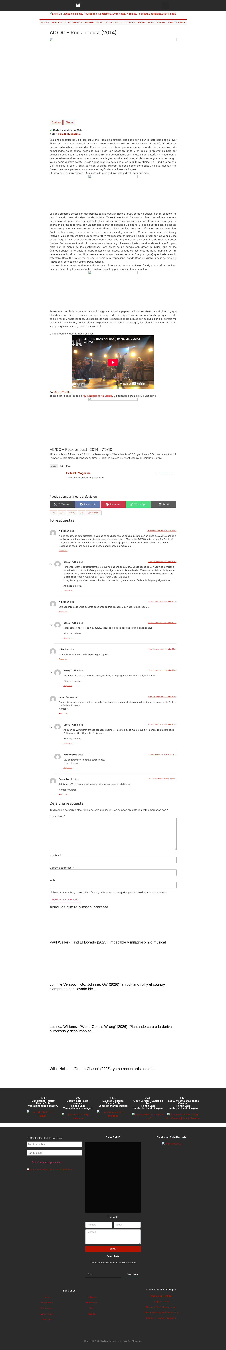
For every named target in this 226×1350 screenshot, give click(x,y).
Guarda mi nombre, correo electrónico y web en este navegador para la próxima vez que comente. (110, 892)
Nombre (55, 855)
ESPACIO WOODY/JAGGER (161, 1318)
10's (53, 513)
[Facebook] (157, 474)
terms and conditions (60, 1169)
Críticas (56, 122)
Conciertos (73, 22)
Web (52, 880)
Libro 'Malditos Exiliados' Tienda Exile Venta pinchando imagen (113, 1102)
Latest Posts (65, 466)
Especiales (146, 22)
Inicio (45, 22)
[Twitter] (161, 474)
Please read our (50, 1169)
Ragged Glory (161, 1301)
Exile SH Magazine (69, 133)
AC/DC (72, 513)
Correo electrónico (62, 867)
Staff (161, 22)
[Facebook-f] (47, 5)
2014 (62, 513)
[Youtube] (93, 5)
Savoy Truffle (93, 513)
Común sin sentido (161, 1296)
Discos (57, 22)
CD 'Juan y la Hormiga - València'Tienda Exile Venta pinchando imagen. (78, 1103)
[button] (165, 5)
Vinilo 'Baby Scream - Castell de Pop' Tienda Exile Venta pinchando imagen (148, 1103)
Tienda (91, 1314)
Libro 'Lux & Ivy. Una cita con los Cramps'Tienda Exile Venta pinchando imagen (183, 1103)
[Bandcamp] (101, 5)
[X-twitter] (55, 5)
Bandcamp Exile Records (171, 1137)
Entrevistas (94, 22)
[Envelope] (108, 5)
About (53, 466)
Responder (63, 550)
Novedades (47, 1302)
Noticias (112, 22)
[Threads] (70, 5)
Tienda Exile (176, 22)
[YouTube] (172, 474)
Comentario (57, 816)
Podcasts (128, 22)
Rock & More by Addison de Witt (161, 1312)
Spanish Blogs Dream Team (161, 1307)
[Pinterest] (85, 5)
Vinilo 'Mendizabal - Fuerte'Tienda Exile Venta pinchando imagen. (43, 1102)
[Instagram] (62, 5)
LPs (81, 513)
